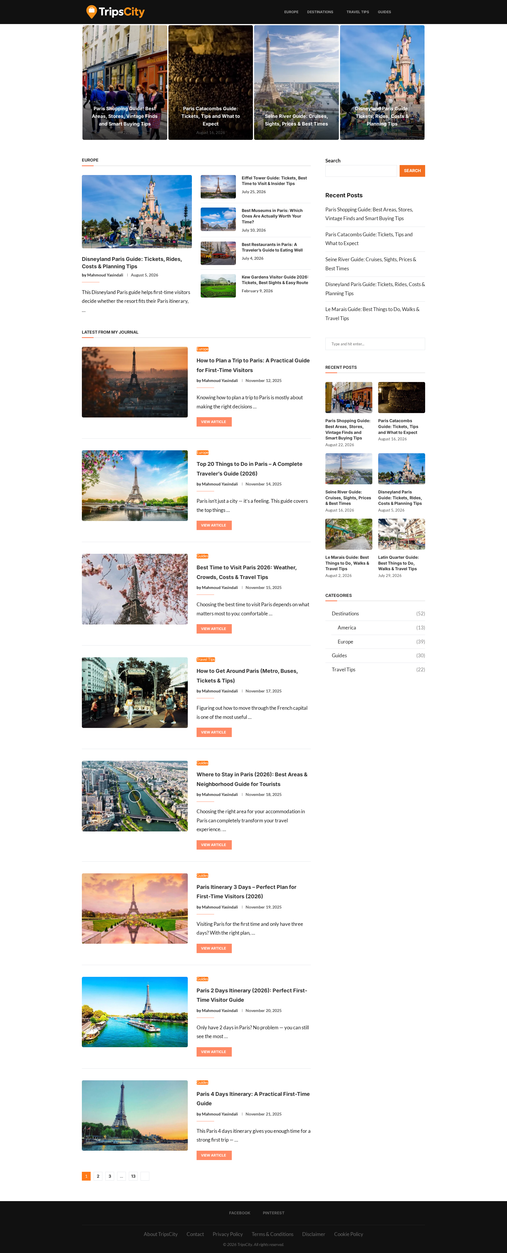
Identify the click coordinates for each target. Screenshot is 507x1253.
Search (333, 160)
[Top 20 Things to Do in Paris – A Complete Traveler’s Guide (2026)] (135, 485)
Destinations (320, 12)
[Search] (422, 12)
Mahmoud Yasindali (105, 274)
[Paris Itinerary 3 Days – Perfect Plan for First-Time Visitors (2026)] (135, 908)
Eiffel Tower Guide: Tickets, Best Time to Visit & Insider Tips (274, 180)
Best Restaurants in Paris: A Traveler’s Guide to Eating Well (272, 247)
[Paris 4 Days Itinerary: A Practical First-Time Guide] (135, 1115)
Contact (195, 1234)
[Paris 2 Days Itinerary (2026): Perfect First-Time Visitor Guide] (135, 1012)
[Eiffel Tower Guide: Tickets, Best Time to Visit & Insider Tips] (218, 186)
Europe (291, 12)
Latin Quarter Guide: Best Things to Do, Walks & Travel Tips (398, 563)
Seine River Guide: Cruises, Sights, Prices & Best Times (348, 497)
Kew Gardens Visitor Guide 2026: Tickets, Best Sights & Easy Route (275, 279)
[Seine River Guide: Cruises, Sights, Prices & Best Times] (296, 82)
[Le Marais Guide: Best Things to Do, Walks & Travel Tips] (348, 534)
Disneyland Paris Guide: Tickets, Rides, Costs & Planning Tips (382, 116)
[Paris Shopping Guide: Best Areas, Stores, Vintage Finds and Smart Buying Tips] (124, 82)
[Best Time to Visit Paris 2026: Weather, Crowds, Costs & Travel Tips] (135, 589)
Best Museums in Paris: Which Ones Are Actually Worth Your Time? (272, 216)
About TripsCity (161, 1234)
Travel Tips (358, 12)
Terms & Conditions (272, 1234)
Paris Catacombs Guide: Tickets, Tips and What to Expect (210, 116)
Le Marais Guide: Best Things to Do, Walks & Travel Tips (347, 563)
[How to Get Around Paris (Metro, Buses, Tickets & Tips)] (135, 692)
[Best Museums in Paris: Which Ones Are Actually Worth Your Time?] (218, 219)
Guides (384, 12)
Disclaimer (313, 1234)
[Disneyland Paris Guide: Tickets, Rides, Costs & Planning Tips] (382, 82)
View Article (213, 422)
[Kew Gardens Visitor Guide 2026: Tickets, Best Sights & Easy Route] (218, 286)
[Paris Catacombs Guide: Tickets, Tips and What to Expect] (210, 82)
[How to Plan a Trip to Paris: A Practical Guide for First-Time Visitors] (135, 382)
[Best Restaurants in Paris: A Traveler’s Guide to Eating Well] (218, 253)
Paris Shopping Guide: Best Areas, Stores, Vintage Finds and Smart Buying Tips (125, 116)
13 (133, 1176)
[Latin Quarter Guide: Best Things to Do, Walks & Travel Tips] (401, 534)
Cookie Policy (348, 1234)
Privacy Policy (228, 1234)
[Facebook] (410, 12)
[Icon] (135, 796)
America (381, 627)
